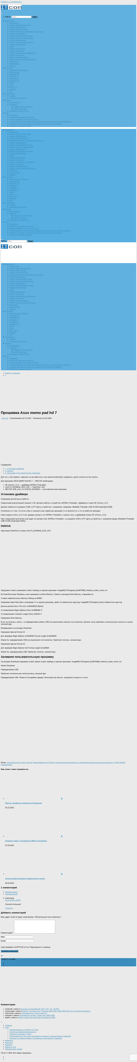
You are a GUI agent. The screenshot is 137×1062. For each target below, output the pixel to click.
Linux (11, 85)
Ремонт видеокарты (17, 34)
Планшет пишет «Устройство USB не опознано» (26, 841)
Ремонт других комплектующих (22, 59)
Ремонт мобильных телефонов (22, 53)
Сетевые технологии (18, 98)
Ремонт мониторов (17, 49)
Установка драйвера (14, 469)
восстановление (58, 763)
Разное (8, 100)
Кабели (12, 66)
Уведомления (11, 894)
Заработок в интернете (23, 107)
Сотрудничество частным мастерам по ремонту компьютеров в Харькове (40, 122)
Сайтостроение (20, 109)
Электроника (14, 64)
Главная (8, 1025)
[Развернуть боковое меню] (2, 955)
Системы (9, 68)
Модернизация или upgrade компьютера (26, 32)
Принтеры (13, 62)
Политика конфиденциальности (22, 1032)
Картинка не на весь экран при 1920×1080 (37, 1015)
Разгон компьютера (17, 40)
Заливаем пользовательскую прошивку (22, 473)
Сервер (12, 96)
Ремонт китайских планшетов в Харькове (23, 803)
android (10, 763)
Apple (11, 47)
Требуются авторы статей (20, 126)
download (37, 763)
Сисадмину (10, 94)
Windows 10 (14, 81)
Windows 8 (13, 79)
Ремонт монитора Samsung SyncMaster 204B (36, 1018)
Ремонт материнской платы (21, 36)
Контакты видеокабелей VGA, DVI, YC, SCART (39, 1009)
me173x (48, 763)
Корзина (8, 1045)
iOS (10, 92)
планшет (97, 763)
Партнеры (13, 115)
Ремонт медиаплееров (18, 57)
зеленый (68, 763)
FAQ (7, 113)
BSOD (11, 83)
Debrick (9, 471)
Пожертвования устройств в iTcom (23, 119)
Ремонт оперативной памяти (21, 42)
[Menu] (2, 13)
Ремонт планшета (16, 55)
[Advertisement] (40, 256)
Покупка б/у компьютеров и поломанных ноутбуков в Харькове (35, 124)
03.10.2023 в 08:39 (12, 900)
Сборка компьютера (17, 44)
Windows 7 (13, 77)
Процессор (14, 23)
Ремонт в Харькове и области (21, 117)
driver (43, 763)
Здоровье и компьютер (19, 111)
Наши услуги (10, 1047)
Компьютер (10, 21)
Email (3, 941)
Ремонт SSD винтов (17, 27)
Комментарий (7, 933)
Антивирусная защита (18, 70)
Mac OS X (13, 87)
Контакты (9, 1043)
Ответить (9, 908)
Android (12, 89)
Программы (14, 72)
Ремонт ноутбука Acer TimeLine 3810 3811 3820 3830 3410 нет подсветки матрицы (56, 1011)
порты (103, 763)
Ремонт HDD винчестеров (20, 25)
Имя (2, 937)
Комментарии (11, 892)
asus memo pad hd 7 (25, 763)
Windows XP (14, 74)
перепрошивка (88, 763)
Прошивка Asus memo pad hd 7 (34, 1013)
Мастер (5, 418)
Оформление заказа (13, 1049)
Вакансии (9, 1040)
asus (15, 763)
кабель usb (77, 763)
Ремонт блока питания (18, 29)
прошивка (8, 765)
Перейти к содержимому (11, 2)
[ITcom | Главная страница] (11, 9)
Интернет (13, 104)
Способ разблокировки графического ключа (25, 879)
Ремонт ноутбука (16, 51)
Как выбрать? (15, 102)
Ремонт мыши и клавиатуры (21, 38)
